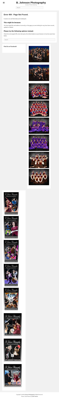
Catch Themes (35, 396)
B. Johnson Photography (31, 2)
